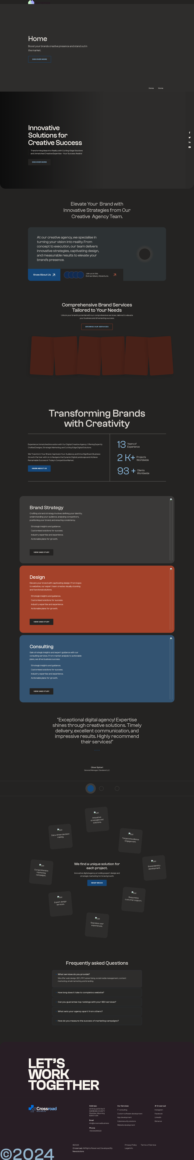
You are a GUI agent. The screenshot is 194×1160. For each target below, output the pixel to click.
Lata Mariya (160, 355)
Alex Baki (113, 356)
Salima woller (42, 356)
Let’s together (63, 1074)
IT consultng (122, 1110)
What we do (97, 883)
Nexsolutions (78, 1151)
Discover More (39, 59)
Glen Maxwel (137, 356)
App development (124, 1117)
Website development (126, 1125)
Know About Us (42, 274)
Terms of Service (148, 1145)
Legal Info (129, 1148)
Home (151, 88)
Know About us (39, 468)
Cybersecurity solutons (126, 1121)
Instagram (159, 1110)
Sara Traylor (66, 355)
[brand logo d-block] (39, 2)
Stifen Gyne (90, 356)
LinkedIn (158, 1117)
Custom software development (129, 1114)
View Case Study (41, 552)
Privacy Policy (131, 1145)
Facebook (159, 1114)
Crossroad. (78, 1148)
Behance (158, 1121)
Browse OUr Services (97, 327)
